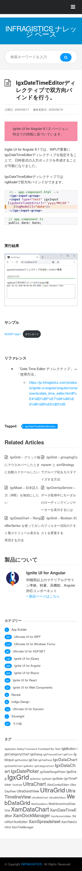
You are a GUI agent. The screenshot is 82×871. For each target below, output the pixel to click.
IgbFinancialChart (52, 754)
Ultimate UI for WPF (27, 637)
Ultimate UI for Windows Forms (34, 644)
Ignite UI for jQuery (26, 659)
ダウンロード (32, 334)
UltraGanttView (28, 791)
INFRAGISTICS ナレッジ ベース (41, 31)
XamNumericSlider (61, 816)
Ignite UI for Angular (46, 573)
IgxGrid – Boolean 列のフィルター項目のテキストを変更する (59, 525)
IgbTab (33, 760)
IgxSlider (57, 778)
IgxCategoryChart (44, 766)
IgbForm (68, 754)
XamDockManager (31, 815)
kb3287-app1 (13, 334)
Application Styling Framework (21, 749)
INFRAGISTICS (31, 864)
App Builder (19, 629)
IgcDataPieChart (14, 766)
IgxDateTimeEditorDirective (40, 426)
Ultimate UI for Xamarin (28, 709)
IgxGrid (18, 776)
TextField (17, 784)
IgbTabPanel (45, 760)
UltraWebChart (40, 797)
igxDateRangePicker (53, 772)
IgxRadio (46, 778)
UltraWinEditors (57, 797)
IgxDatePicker (25, 771)
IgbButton (69, 748)
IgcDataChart (65, 759)
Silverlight (17, 716)
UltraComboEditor (58, 785)
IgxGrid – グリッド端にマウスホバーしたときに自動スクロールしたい (22, 464)
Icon (58, 749)
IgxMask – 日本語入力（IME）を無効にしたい (22, 495)
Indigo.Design (20, 702)
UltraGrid (52, 789)
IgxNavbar (35, 778)
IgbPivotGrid (21, 760)
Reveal (15, 695)
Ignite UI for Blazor (26, 673)
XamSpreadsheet (44, 821)
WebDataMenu (39, 804)
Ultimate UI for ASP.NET (29, 651)
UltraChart (34, 783)
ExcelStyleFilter (46, 749)
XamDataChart (30, 809)
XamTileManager (22, 827)
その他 (17, 724)
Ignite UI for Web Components (33, 687)
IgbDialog (36, 754)
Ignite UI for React (25, 680)
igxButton (28, 766)
